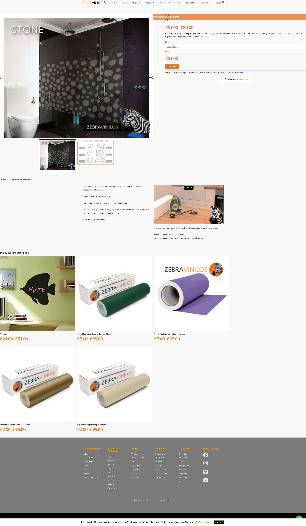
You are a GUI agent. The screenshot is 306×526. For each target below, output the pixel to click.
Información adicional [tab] (21, 179)
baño (197, 73)
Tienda (125, 3)
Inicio (113, 3)
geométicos (222, 73)
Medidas (168, 42)
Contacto (204, 3)
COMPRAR (172, 66)
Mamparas (230, 73)
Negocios (148, 3)
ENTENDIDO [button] (219, 522)
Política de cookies (165, 501)
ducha (215, 73)
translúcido (239, 73)
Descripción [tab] (5, 179)
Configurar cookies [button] (203, 522)
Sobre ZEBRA (190, 3)
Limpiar (167, 51)
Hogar (134, 3)
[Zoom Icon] (76, 76)
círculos (203, 73)
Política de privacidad (141, 501)
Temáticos (163, 3)
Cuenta (177, 3)
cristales (209, 73)
